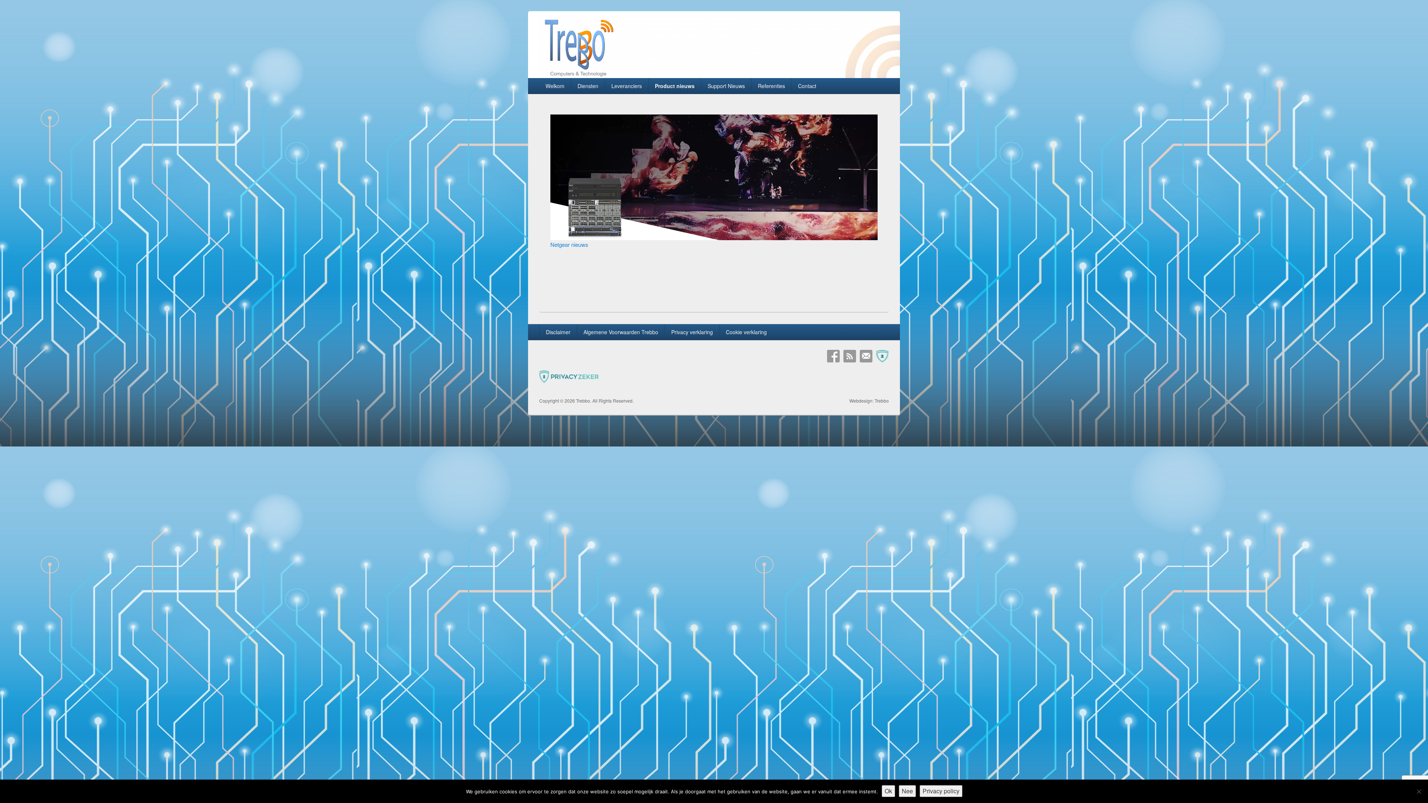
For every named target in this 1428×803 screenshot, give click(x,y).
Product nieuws (675, 86)
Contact (807, 86)
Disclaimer (558, 332)
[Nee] (1418, 791)
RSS (849, 356)
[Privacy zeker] (882, 356)
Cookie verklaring (746, 332)
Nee (907, 791)
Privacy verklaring (692, 332)
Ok (888, 791)
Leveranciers (626, 86)
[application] (714, 177)
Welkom (555, 86)
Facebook (833, 356)
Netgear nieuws (569, 244)
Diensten (588, 86)
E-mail (866, 356)
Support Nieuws (726, 86)
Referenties (771, 86)
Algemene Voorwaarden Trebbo (620, 332)
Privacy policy (941, 791)
